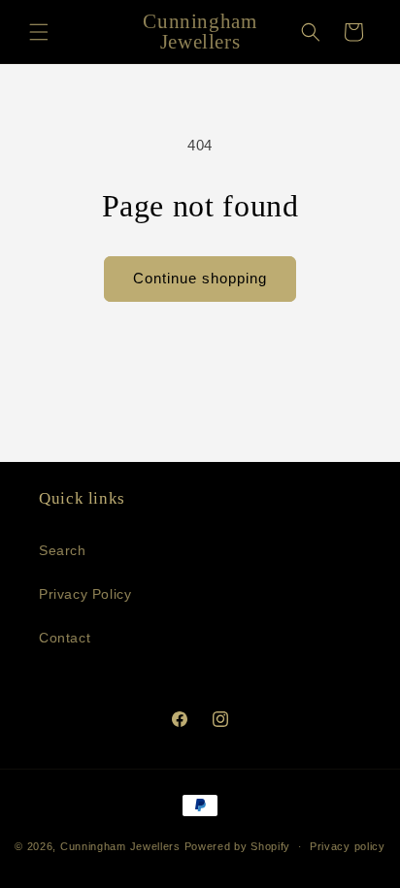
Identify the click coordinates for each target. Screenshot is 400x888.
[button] (38, 32)
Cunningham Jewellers (120, 846)
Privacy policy (347, 846)
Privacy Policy (85, 594)
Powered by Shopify (237, 846)
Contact (64, 637)
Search (62, 550)
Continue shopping (200, 278)
